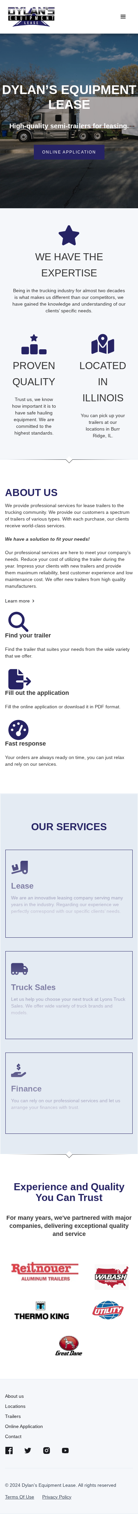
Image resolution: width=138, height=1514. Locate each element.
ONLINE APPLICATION (69, 152)
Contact (13, 1436)
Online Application (24, 1426)
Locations (15, 1406)
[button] (123, 17)
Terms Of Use (19, 1497)
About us (14, 1396)
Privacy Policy (56, 1497)
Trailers (13, 1416)
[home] (31, 17)
